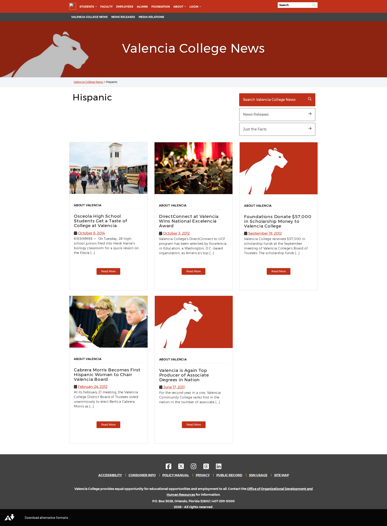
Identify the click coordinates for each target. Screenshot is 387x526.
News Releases (123, 17)
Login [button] (194, 6)
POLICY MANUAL (175, 475)
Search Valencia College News (269, 99)
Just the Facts (255, 129)
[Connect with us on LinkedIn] (218, 467)
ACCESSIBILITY (110, 475)
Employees (124, 6)
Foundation (160, 6)
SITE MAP (281, 475)
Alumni (142, 6)
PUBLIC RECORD (229, 475)
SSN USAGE (258, 475)
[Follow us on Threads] (209, 467)
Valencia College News (89, 17)
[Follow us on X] (184, 467)
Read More (108, 271)
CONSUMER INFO (142, 475)
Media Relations (151, 17)
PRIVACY (203, 475)
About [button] (178, 6)
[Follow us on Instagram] (197, 467)
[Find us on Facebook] (172, 467)
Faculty (106, 6)
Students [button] (87, 6)
